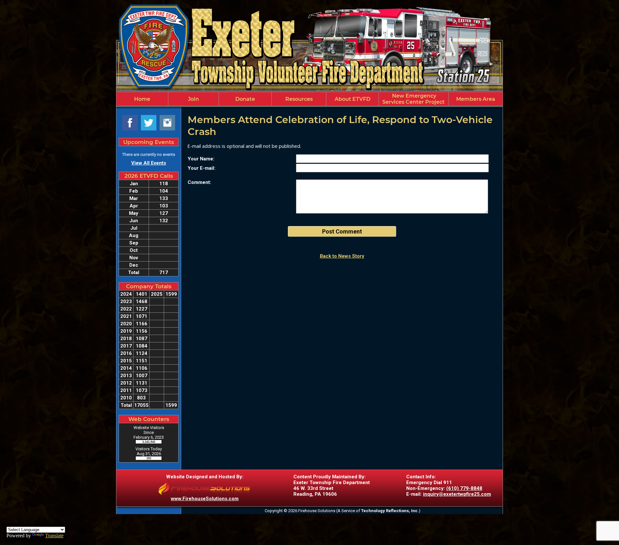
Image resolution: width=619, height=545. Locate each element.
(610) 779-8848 (464, 488)
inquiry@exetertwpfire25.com (457, 494)
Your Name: (201, 159)
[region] (309, 99)
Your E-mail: (201, 168)
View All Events (148, 163)
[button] (193, 99)
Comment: (199, 182)
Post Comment (342, 231)
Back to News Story (342, 256)
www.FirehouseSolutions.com (205, 499)
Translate (54, 535)
